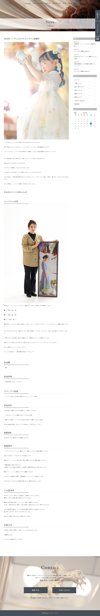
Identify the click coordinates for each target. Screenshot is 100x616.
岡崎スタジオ (78, 93)
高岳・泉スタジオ (79, 87)
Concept (28, 3)
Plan (34, 3)
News (82, 3)
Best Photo (57, 3)
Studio (40, 3)
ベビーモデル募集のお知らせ (82, 51)
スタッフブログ (98, 28)
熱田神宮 (76, 104)
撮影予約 (35, 590)
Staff (64, 3)
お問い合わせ (64, 590)
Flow (70, 3)
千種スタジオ (78, 83)
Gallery (48, 3)
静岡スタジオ (78, 97)
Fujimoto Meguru (79, 100)
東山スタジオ (78, 90)
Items (76, 3)
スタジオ (76, 80)
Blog (87, 3)
